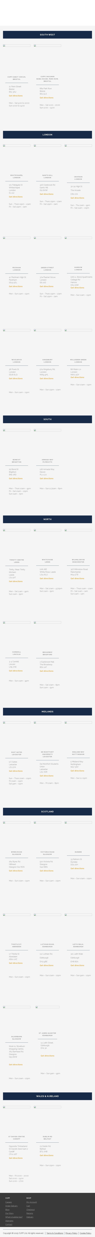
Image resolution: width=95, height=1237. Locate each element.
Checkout (30, 1210)
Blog (7, 1210)
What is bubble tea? (14, 1217)
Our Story (9, 1213)
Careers (8, 1202)
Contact (8, 1224)
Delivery (29, 1217)
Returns (29, 1213)
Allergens (9, 1221)
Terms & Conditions (54, 1233)
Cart (28, 1206)
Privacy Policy (71, 1233)
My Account (31, 1202)
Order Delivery (11, 1206)
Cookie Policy (85, 1233)
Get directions (16, 96)
